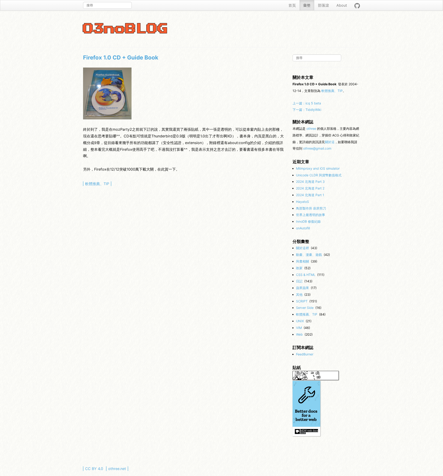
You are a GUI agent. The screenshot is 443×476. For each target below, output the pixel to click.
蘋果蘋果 (302, 288)
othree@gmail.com (317, 148)
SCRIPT (302, 301)
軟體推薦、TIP (97, 183)
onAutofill (303, 228)
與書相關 (302, 261)
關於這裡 (302, 248)
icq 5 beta (307, 103)
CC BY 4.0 (94, 468)
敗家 (299, 268)
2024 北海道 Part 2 (310, 188)
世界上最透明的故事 (310, 215)
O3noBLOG (125, 29)
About (341, 5)
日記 (299, 281)
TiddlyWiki (307, 110)
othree (311, 128)
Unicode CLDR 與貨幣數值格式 (318, 175)
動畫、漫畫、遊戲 (309, 255)
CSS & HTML (305, 275)
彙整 (307, 5)
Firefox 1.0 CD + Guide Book (120, 57)
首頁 (292, 5)
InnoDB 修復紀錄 (308, 221)
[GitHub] (357, 5)
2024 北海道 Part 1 (310, 195)
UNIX (300, 321)
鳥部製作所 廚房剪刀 (311, 208)
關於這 (330, 142)
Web (299, 334)
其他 (299, 294)
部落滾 (323, 5)
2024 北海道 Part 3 (310, 181)
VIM (299, 328)
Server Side (305, 308)
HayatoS (302, 202)
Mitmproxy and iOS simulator (318, 168)
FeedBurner (304, 354)
